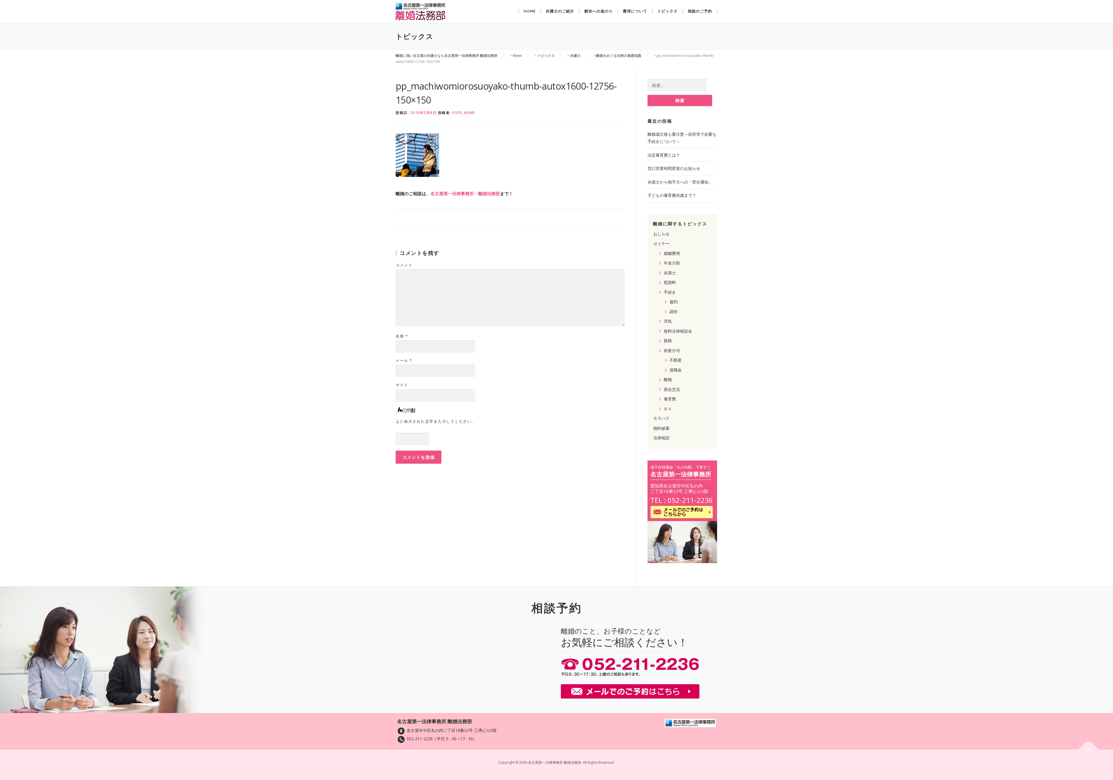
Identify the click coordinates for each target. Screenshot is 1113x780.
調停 (674, 311)
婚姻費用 (672, 253)
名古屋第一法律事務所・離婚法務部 (465, 193)
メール (404, 360)
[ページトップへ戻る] (1088, 749)
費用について (635, 11)
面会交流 (672, 389)
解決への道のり (598, 11)
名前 (402, 336)
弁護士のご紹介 (560, 11)
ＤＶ (668, 408)
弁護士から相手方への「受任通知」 (680, 182)
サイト (402, 384)
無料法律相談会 (678, 331)
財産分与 (672, 350)
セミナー (661, 243)
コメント (404, 265)
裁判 (674, 301)
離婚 (668, 379)
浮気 (668, 321)
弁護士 (670, 272)
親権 (668, 340)
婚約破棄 (661, 428)
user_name (463, 112)
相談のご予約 (700, 11)
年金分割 (672, 263)
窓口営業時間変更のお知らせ (674, 168)
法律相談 (661, 437)
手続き (670, 292)
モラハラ (661, 418)
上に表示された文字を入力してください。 (436, 421)
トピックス (667, 11)
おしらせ (661, 234)
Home (530, 11)
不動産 (676, 360)
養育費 (670, 399)
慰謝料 (670, 282)
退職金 (676, 370)
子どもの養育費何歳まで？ (672, 195)
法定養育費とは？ (664, 155)
